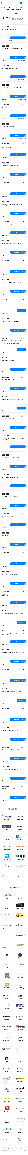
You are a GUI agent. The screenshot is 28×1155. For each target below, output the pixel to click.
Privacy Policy (12, 1149)
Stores (25, 3)
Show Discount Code (18, 38)
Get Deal (21, 310)
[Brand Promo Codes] (2, 2)
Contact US (4, 1149)
